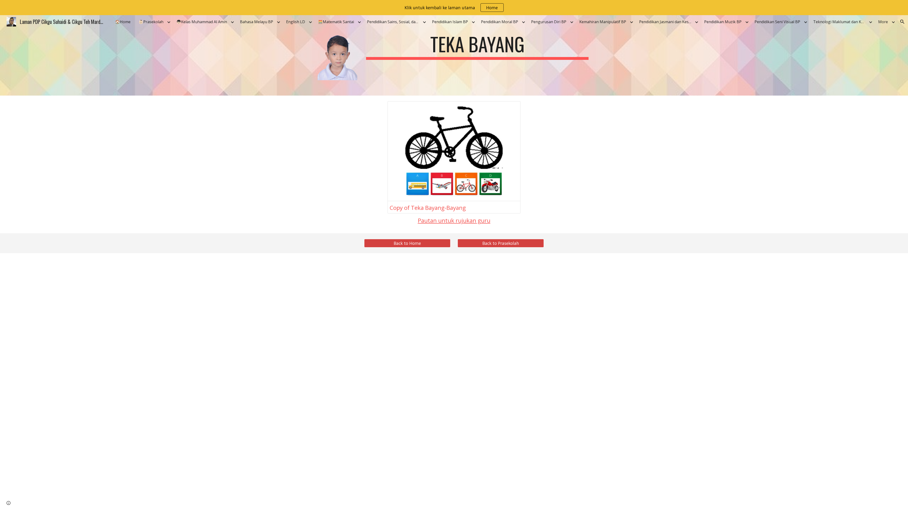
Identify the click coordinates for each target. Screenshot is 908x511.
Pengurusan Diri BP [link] (548, 21)
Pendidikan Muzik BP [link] (723, 21)
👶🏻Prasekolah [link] (151, 21)
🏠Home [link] (123, 21)
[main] (477, 46)
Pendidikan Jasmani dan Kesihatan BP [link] (666, 21)
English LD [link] (295, 21)
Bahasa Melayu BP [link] (256, 21)
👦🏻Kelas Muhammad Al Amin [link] (201, 21)
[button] (902, 21)
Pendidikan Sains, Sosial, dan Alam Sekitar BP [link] (394, 21)
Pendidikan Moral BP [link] (499, 21)
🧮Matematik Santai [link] (336, 21)
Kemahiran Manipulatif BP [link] (602, 21)
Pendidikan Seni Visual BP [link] (777, 21)
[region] (454, 7)
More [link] (883, 21)
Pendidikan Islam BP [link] (450, 21)
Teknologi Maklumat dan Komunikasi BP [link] (840, 21)
